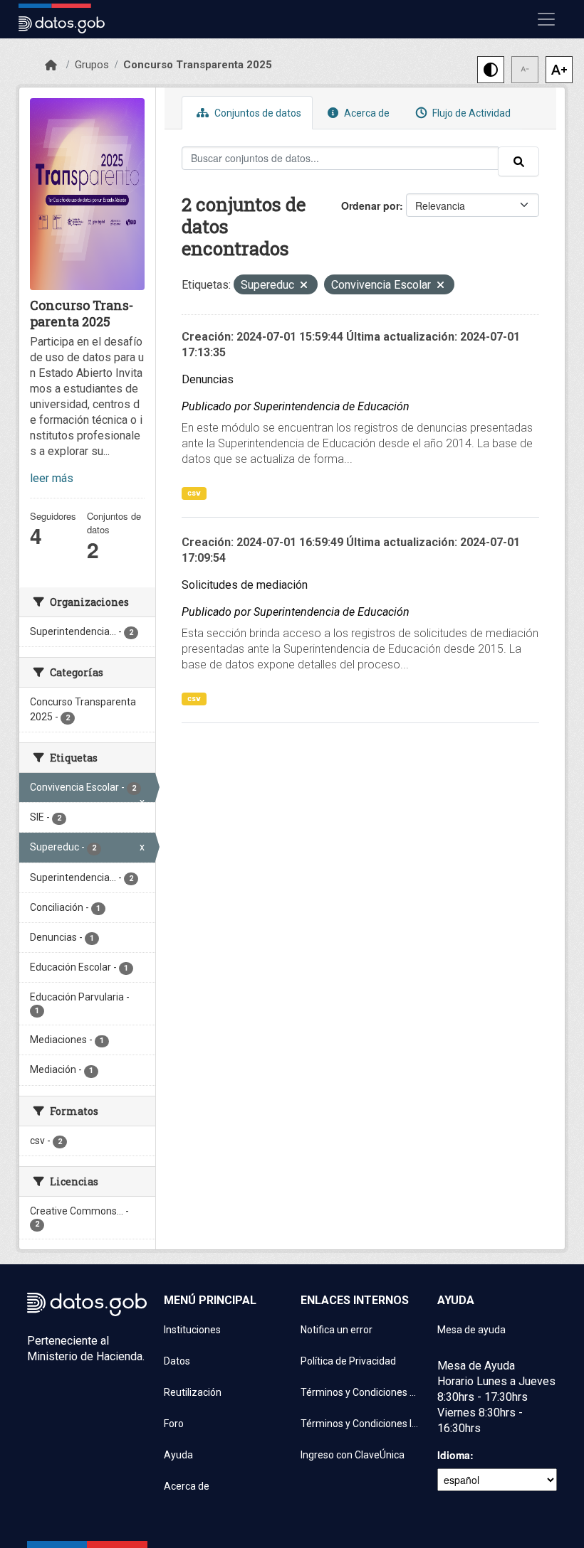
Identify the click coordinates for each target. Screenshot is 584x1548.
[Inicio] (51, 65)
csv (194, 493)
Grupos (92, 64)
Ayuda (178, 1455)
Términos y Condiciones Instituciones (360, 1423)
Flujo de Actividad (470, 113)
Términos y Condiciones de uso (360, 1392)
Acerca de (366, 113)
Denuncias (208, 379)
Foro (174, 1423)
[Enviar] (518, 161)
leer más (51, 478)
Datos (177, 1361)
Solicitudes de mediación (245, 585)
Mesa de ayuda (471, 1329)
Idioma (453, 1455)
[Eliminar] (304, 286)
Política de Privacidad (348, 1361)
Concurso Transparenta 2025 (197, 64)
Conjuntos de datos (256, 113)
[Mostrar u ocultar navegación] (546, 19)
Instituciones (192, 1329)
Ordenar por (370, 205)
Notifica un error (336, 1329)
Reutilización (192, 1392)
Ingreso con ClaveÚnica (353, 1455)
